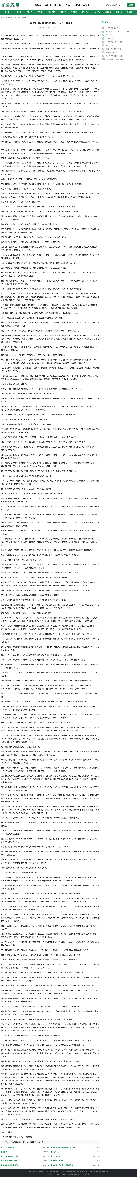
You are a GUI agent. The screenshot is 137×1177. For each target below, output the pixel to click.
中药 (17, 550)
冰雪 (44, 818)
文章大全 (38, 5)
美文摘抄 (130, 12)
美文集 (6, 12)
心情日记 (63, 12)
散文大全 (48, 5)
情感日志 (74, 12)
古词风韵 (96, 12)
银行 (71, 673)
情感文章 (29, 12)
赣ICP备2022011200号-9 (82, 1174)
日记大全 (57, 5)
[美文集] (10, 4)
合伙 (44, 318)
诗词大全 (67, 5)
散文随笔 (51, 12)
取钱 (75, 673)
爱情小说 (108, 12)
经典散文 (40, 12)
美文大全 (86, 5)
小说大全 (77, 5)
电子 (67, 347)
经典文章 (18, 12)
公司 (12, 116)
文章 (15, 17)
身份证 (88, 735)
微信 (20, 1137)
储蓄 (68, 673)
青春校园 (119, 12)
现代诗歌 (85, 12)
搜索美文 (131, 5)
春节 (9, 706)
